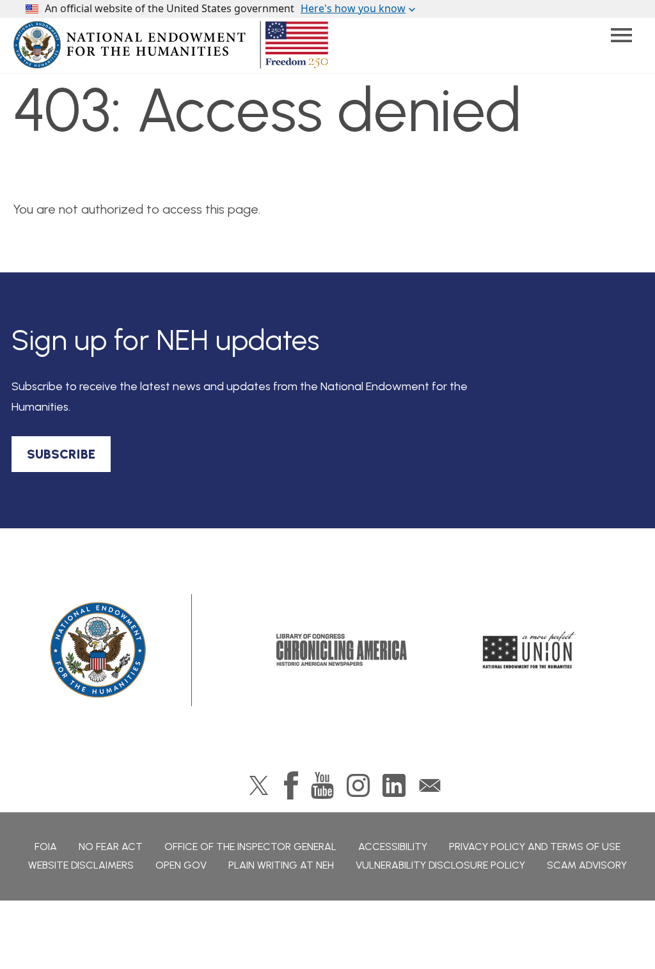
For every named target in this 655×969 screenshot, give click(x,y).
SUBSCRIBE (61, 454)
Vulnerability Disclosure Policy (440, 865)
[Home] (99, 650)
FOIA (46, 846)
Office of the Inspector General (250, 846)
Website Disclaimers (81, 865)
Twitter (258, 785)
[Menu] (621, 35)
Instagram (358, 785)
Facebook (291, 785)
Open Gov (181, 865)
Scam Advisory (587, 865)
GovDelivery (429, 785)
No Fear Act (111, 846)
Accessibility (392, 846)
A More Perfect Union (529, 650)
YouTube (322, 785)
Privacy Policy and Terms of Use (534, 846)
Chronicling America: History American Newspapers (341, 650)
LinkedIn (394, 785)
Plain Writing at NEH (281, 865)
